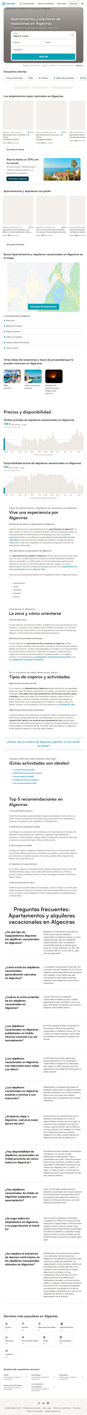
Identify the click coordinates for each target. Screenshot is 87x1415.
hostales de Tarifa (67, 704)
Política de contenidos (35, 1411)
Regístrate (73, 4)
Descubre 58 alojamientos (43, 306)
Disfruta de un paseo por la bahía (28, 773)
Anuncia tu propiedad (45, 4)
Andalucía (53, 65)
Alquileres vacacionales (31, 65)
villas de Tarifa (39, 569)
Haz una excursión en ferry (25, 783)
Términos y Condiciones (62, 1408)
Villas (30, 78)
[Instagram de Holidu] (39, 1403)
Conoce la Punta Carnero (24, 770)
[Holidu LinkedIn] (43, 1403)
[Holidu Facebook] (48, 1403)
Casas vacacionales (14, 78)
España (44, 65)
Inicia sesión (61, 4)
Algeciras (79, 65)
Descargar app (28, 4)
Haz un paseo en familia (24, 776)
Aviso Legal (47, 1408)
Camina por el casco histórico (26, 780)
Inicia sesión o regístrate (17, 179)
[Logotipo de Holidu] (10, 4)
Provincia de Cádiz (66, 65)
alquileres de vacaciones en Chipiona (28, 660)
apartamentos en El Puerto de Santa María (53, 657)
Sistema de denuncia (52, 1411)
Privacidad (77, 1408)
